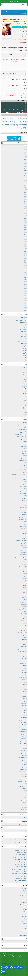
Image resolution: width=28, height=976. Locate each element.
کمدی (25, 398)
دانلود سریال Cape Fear (21, 852)
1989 (11, 16)
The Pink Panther (22, 757)
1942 (25, 170)
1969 (25, 211)
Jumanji (24, 592)
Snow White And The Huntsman (19, 700)
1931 (25, 151)
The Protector (23, 760)
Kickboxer (24, 597)
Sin (25, 694)
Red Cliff (24, 670)
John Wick (24, 587)
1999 (25, 263)
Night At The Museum (21, 628)
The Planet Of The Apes (21, 759)
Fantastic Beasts (23, 514)
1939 (25, 165)
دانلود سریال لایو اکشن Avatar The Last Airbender (16, 849)
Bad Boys (24, 453)
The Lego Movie (22, 743)
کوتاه (25, 400)
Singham (24, 696)
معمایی (24, 407)
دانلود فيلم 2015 (4, 121)
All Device (24, 888)
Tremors (24, 795)
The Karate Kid (23, 739)
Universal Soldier (22, 802)
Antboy (24, 444)
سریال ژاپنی (23, 916)
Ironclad (24, 578)
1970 (25, 213)
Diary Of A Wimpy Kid (21, 496)
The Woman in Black (22, 781)
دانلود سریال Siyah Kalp (21, 866)
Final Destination (22, 519)
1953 (25, 184)
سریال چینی (23, 914)
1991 (25, 250)
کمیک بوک (24, 921)
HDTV (24, 353)
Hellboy (24, 547)
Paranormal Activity (22, 649)
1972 (25, 217)
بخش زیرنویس (7, 961)
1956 (25, 189)
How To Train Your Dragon (20, 557)
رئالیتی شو (24, 386)
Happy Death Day (22, 542)
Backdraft (24, 451)
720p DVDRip (23, 329)
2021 (25, 302)
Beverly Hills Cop (22, 460)
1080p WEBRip (23, 322)
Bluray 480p (23, 343)
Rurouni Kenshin (22, 677)
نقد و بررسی (23, 933)
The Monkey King (22, 752)
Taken (24, 710)
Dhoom (24, 495)
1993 (25, 253)
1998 (25, 262)
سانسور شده (23, 907)
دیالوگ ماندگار (23, 904)
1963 (25, 201)
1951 (25, 182)
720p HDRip (23, 331)
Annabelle (24, 441)
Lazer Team (23, 604)
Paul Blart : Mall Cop (22, 651)
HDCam (24, 350)
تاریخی (24, 374)
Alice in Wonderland (22, 425)
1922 (25, 147)
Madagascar (23, 608)
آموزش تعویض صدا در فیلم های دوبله (20, 842)
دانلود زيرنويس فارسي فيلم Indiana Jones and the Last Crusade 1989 (14, 119)
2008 (25, 279)
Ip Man (24, 573)
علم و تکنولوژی (23, 919)
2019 (25, 298)
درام (25, 384)
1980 (25, 230)
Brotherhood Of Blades (21, 467)
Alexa (3, 971)
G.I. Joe (24, 523)
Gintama (24, 531)
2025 (25, 309)
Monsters (24, 618)
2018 (25, 296)
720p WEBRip (23, 336)
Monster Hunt (23, 616)
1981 (25, 232)
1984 (25, 237)
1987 (25, 243)
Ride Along (23, 674)
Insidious (24, 571)
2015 (25, 291)
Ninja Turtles (23, 630)
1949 (25, 178)
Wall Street (24, 805)
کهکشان (24, 923)
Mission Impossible (22, 614)
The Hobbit (23, 736)
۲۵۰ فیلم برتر (7, 16)
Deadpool (24, 490)
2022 (25, 303)
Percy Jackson (23, 653)
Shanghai (24, 684)
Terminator (24, 715)
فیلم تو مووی (19, 128)
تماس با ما (7, 963)
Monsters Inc (23, 620)
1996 (25, 258)
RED (25, 668)
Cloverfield (23, 476)
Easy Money (23, 510)
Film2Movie (19, 23)
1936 (25, 159)
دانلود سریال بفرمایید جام (21, 861)
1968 (25, 210)
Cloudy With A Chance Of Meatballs (19, 474)
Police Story (23, 658)
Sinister (24, 698)
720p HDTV (23, 332)
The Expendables (22, 731)
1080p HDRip (23, 317)
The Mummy (23, 753)
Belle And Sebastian (22, 457)
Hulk (25, 559)
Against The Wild (22, 424)
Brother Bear (23, 465)
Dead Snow (23, 488)
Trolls (25, 797)
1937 (25, 161)
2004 (25, 272)
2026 (25, 310)
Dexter (24, 890)
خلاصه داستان (4, 118)
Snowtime (24, 701)
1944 (25, 171)
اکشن (25, 368)
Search (20, 967)
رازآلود (24, 388)
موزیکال (24, 408)
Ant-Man (24, 443)
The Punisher (23, 762)
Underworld (23, 798)
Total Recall (23, 788)
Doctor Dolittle (23, 502)
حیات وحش (23, 902)
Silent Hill (24, 693)
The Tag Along (23, 776)
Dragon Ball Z (23, 507)
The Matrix (23, 748)
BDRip (24, 338)
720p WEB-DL (23, 334)
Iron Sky (24, 576)
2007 (25, 277)
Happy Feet (23, 543)
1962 (25, 199)
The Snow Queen (22, 772)
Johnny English (23, 588)
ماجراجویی (24, 401)
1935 (25, 158)
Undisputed (23, 800)
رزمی (25, 389)
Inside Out (24, 569)
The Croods (23, 724)
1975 (25, 222)
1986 (25, 241)
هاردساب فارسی (22, 935)
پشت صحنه (23, 897)
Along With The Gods (21, 432)
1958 (25, 192)
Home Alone (23, 550)
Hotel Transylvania (22, 555)
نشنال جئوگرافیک (22, 931)
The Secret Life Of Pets (21, 771)
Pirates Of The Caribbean (21, 654)
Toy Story (24, 790)
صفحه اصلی (20, 961)
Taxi (25, 713)
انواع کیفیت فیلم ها (23, 840)
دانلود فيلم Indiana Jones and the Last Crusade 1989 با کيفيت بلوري (15, 122)
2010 (25, 283)
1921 (25, 145)
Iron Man (24, 575)
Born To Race (23, 463)
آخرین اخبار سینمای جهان (21, 891)
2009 (25, 281)
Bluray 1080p (23, 339)
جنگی (25, 381)
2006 (25, 276)
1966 (25, 206)
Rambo (24, 665)
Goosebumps (23, 536)
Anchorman (23, 437)
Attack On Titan (23, 446)
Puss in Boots (23, 661)
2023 (25, 305)
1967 (25, 208)
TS (25, 357)
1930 (25, 149)
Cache (14, 967)
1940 (25, 166)
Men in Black (23, 613)
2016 (25, 293)
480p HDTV (23, 326)
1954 (25, 185)
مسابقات (24, 926)
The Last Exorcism (22, 741)
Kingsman (24, 601)
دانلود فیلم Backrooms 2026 (20, 880)
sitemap (4, 967)
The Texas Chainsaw (22, 778)
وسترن (24, 415)
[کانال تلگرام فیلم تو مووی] (14, 138)
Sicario (24, 691)
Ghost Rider (23, 528)
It (25, 580)
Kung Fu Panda (23, 602)
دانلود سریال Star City (21, 855)
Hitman (24, 549)
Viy (25, 804)
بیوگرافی (24, 372)
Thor (25, 783)
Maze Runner (23, 611)
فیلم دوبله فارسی (22, 830)
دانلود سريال (25, 121)
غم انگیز (24, 393)
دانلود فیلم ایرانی (22, 824)
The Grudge (23, 734)
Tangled (24, 712)
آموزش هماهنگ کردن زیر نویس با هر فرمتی (18, 839)
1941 (25, 168)
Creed (25, 481)
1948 (25, 177)
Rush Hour (24, 679)
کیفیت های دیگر (14, 43)
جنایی (25, 379)
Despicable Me (23, 491)
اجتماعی (24, 367)
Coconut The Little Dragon (20, 477)
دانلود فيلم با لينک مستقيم (18, 127)
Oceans (24, 635)
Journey (24, 590)
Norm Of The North (22, 632)
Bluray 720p (23, 345)
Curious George (23, 484)
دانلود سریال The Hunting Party (19, 857)
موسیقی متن (23, 930)
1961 (25, 198)
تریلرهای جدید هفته (22, 900)
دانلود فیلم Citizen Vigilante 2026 (19, 881)
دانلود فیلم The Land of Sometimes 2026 (18, 875)
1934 (25, 156)
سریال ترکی (23, 912)
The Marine (23, 746)
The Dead (24, 726)
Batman (24, 455)
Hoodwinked (23, 552)
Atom (9, 967)
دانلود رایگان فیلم (22, 941)
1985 (25, 239)
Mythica (24, 623)
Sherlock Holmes (22, 687)
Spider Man (23, 703)
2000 (25, 265)
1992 (25, 251)
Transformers (23, 792)
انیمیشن (24, 370)
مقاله (25, 928)
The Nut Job (23, 755)
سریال (24, 909)
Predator (24, 660)
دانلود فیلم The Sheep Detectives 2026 (18, 873)
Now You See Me (22, 634)
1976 (25, 224)
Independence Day (22, 566)
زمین (25, 905)
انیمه (25, 893)
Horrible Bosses (23, 554)
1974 (25, 220)
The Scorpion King (22, 769)
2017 (25, 295)
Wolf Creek (23, 807)
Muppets (24, 621)
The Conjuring (23, 722)
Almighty (24, 431)
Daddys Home (23, 486)
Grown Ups (24, 538)
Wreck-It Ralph (23, 811)
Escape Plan (23, 512)
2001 (25, 267)
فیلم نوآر (24, 396)
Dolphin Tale (23, 503)
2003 (25, 270)
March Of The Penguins (21, 609)
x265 (25, 360)
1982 (25, 234)
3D (25, 324)
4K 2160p (24, 327)
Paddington (23, 647)
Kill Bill (24, 599)
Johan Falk (24, 585)
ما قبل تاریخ (23, 924)
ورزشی (24, 414)
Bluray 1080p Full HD (21, 341)
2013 (25, 288)
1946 (25, 173)
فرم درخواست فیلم (13, 112)
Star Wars (24, 706)
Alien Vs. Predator (22, 429)
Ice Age (24, 561)
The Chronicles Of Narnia (21, 719)
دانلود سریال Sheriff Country (20, 859)
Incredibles (24, 564)
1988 (25, 244)
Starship (24, 708)
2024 (25, 307)
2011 (25, 284)
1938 (25, 163)
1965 (25, 204)
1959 (25, 194)
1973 (25, 218)
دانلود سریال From (22, 876)
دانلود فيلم (9, 121)
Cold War (24, 479)
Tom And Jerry (23, 786)
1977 (25, 225)
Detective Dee (23, 493)
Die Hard (24, 498)
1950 (25, 180)
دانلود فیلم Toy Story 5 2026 (20, 854)
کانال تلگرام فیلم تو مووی (22, 97)
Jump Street (23, 594)
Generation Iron (23, 526)
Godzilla (24, 533)
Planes (24, 656)
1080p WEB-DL (23, 319)
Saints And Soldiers (22, 680)
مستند (24, 405)
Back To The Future (22, 450)
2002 (25, 269)
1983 (25, 236)
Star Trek (24, 705)
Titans (24, 785)
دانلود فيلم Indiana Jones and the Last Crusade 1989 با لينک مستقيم (16, 124)
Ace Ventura (23, 422)
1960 (25, 196)
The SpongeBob (23, 774)
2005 (25, 274)
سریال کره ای (23, 918)
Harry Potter (23, 545)
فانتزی (24, 395)
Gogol (24, 535)
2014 (25, 290)
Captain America (22, 469)
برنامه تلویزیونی (23, 895)
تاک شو (24, 375)
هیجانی (24, 412)
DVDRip (24, 346)
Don (25, 505)
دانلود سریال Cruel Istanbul (20, 878)
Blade (25, 462)
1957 (25, 191)
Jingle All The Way (22, 583)
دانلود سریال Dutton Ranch (20, 868)
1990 (25, 248)
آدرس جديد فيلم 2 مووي (11, 118)
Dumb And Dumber (22, 509)
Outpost (24, 641)
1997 (25, 260)
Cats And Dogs (23, 472)
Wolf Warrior (23, 809)
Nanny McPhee (23, 625)
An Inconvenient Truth (21, 436)
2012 (25, 286)
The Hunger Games (22, 738)
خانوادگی (24, 382)
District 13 (24, 500)
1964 (25, 203)
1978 (25, 227)
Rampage (24, 667)
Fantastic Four (23, 516)
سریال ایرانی (23, 911)
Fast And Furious (22, 517)
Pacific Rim (23, 646)
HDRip (24, 352)
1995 (25, 257)
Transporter (23, 793)
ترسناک (24, 377)
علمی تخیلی (23, 391)
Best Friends (23, 458)
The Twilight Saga (22, 779)
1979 (25, 229)
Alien (25, 427)
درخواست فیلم (21, 963)
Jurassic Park (23, 595)
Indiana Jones (23, 568)
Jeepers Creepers (22, 582)
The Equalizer (23, 729)
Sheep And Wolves (22, 686)
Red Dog (24, 672)
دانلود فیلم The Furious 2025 (20, 871)
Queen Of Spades (22, 663)
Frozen (24, 521)
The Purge (24, 764)
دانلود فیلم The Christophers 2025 (19, 869)
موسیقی (24, 410)
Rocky (24, 675)
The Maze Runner (22, 750)
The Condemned (22, 720)
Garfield (24, 524)
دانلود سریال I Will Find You (20, 850)
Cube (25, 483)
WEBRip (24, 358)
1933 (25, 154)
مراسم (24, 403)
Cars (25, 470)
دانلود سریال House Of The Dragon (19, 862)
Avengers (24, 448)
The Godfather (23, 733)
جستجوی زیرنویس (19, 43)
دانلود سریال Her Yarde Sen (20, 864)
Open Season (23, 639)
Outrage (24, 642)
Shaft (25, 682)
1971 (25, 215)
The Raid (24, 765)
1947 (25, 175)
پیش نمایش (23, 898)
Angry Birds (23, 439)
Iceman (24, 562)
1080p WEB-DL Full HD (21, 320)
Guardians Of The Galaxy (21, 540)
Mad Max (24, 606)
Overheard (24, 644)
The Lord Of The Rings (21, 745)
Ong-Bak (24, 637)
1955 (25, 187)
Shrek (25, 689)
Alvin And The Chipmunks (20, 434)
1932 (25, 152)
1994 (25, 255)
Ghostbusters (23, 529)
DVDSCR (24, 348)
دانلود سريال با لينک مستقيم (16, 121)
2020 (25, 300)
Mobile (24, 355)
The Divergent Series (22, 727)
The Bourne (23, 717)
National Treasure (22, 627)
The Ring (24, 767)
